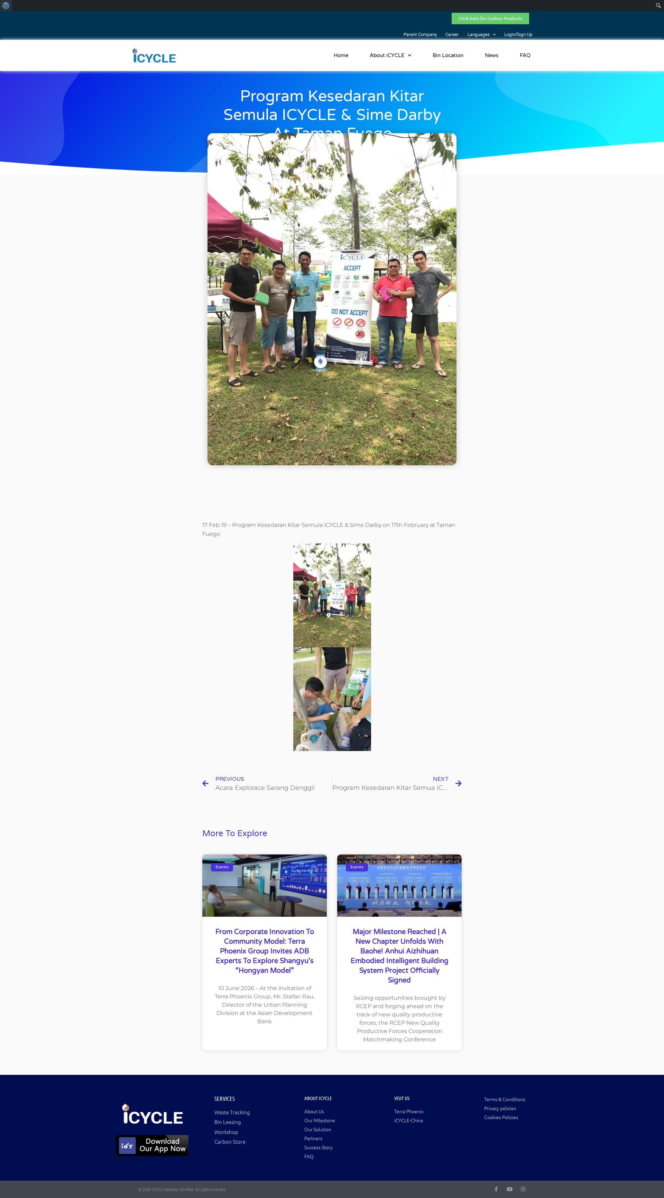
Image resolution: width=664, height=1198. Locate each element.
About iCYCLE (387, 55)
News (491, 55)
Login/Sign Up (518, 34)
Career (452, 34)
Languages (479, 34)
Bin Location (448, 55)
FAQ (525, 55)
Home (341, 55)
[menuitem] (6, 5)
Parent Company (420, 34)
